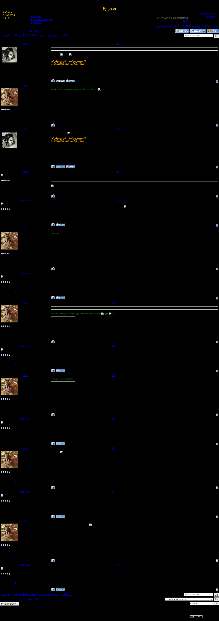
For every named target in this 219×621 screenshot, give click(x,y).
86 (113, 419)
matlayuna (25, 200)
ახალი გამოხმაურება (168, 26)
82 (117, 273)
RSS (185, 20)
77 (117, 85)
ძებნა (207, 26)
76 (117, 43)
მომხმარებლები (192, 26)
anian (25, 85)
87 (113, 448)
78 (117, 129)
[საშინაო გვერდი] (70, 80)
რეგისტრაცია (207, 13)
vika (25, 43)
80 (117, 200)
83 (113, 302)
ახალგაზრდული (48, 35)
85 (113, 375)
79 (117, 171)
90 (117, 564)
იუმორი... (66, 35)
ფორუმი (5, 35)
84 (113, 346)
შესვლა (211, 16)
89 (112, 521)
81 (117, 229)
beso (25, 171)
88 (112, 491)
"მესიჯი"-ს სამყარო (24, 35)
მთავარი (36, 16)
